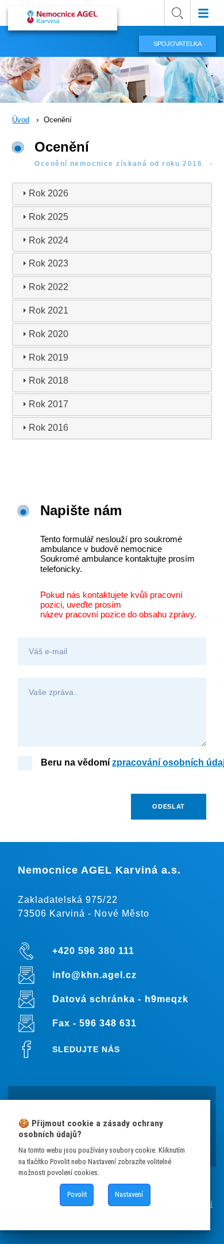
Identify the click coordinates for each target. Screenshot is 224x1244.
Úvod (20, 119)
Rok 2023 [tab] (48, 263)
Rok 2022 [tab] (48, 287)
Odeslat (168, 806)
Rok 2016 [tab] (48, 427)
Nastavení (129, 1194)
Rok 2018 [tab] (48, 380)
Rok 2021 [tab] (48, 310)
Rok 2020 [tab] (48, 334)
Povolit (77, 1194)
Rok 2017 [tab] (48, 404)
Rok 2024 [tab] (48, 240)
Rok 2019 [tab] (48, 357)
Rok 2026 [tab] (48, 193)
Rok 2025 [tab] (48, 217)
